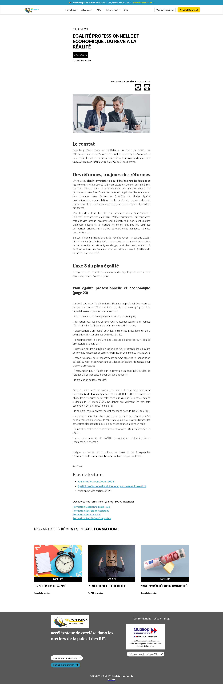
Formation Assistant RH (87, 514)
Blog (167, 618)
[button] (71, 10)
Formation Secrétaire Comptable (92, 518)
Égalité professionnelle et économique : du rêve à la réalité (112, 486)
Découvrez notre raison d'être (144, 654)
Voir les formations (165, 10)
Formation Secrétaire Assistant (91, 510)
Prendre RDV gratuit (189, 10)
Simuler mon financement (65, 657)
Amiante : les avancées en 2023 (96, 481)
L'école (158, 618)
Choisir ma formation (63, 665)
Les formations (142, 618)
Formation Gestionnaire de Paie (91, 506)
